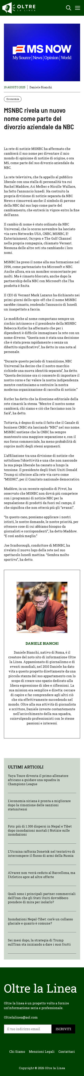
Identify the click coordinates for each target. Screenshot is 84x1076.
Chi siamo (17, 1051)
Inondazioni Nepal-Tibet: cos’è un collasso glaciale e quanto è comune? (40, 921)
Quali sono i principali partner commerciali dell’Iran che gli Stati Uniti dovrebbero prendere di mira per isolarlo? (42, 898)
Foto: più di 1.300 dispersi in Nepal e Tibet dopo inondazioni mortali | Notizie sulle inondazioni (40, 830)
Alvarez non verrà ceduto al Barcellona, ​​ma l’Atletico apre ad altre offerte (41, 875)
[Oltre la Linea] (19, 8)
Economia (12, 99)
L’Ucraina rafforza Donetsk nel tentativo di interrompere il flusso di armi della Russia (41, 853)
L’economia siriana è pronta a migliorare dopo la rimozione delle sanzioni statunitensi (39, 805)
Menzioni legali (42, 1051)
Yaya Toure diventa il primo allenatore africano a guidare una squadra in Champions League (38, 780)
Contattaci (66, 1051)
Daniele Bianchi (40, 87)
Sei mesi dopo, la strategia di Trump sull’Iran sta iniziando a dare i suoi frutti (39, 942)
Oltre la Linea (55, 1068)
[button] (68, 8)
